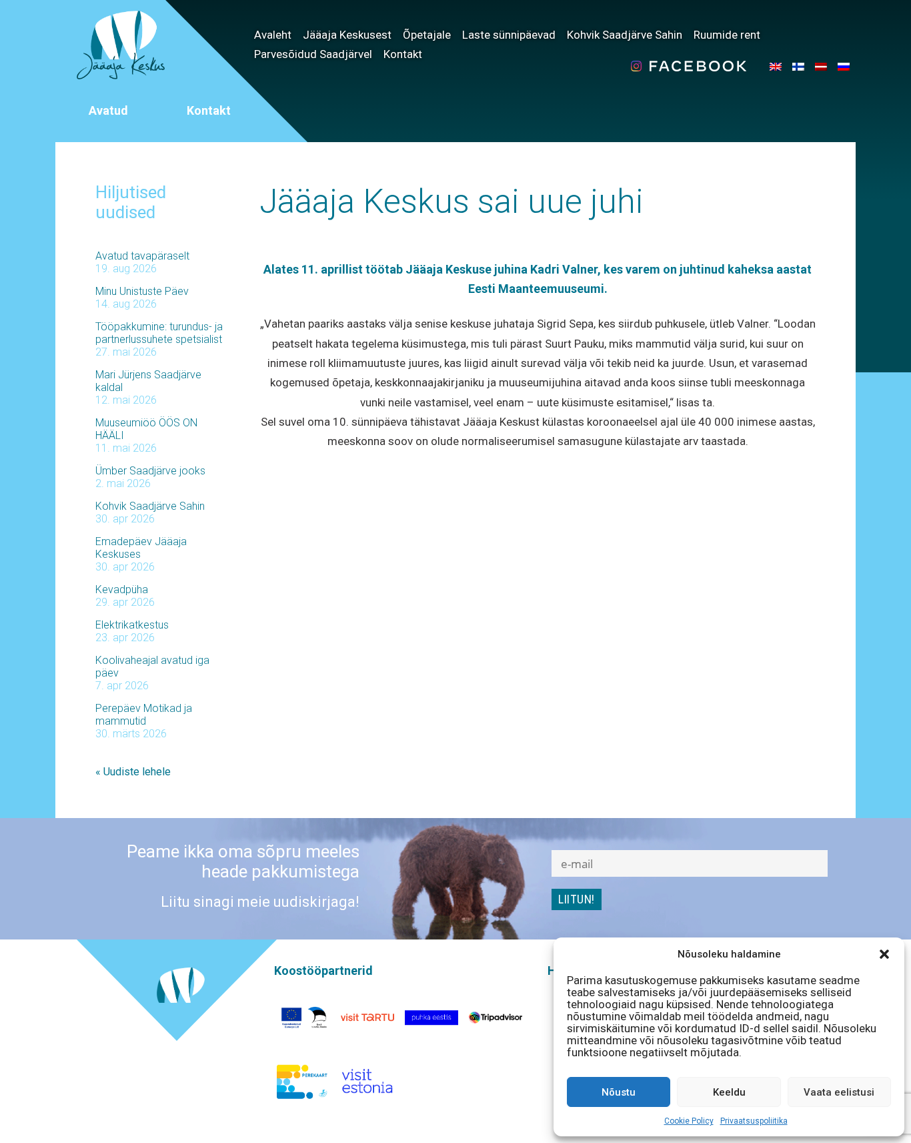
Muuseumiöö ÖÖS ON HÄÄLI (146, 429)
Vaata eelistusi (839, 1092)
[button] (884, 954)
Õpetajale (427, 34)
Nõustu (619, 1092)
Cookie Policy (689, 1121)
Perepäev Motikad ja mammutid (143, 714)
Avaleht (272, 34)
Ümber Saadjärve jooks (150, 470)
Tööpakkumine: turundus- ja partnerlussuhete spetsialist (159, 333)
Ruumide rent (727, 34)
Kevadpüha (121, 589)
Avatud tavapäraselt (142, 256)
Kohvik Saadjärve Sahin (624, 34)
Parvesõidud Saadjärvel (313, 54)
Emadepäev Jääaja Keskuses (141, 547)
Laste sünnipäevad (509, 34)
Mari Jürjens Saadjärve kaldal (148, 381)
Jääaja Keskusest (347, 34)
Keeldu (729, 1092)
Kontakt (402, 54)
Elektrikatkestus (132, 625)
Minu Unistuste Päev (142, 291)
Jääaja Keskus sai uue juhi (451, 201)
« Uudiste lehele (133, 771)
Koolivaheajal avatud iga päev (152, 666)
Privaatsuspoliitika (754, 1121)
